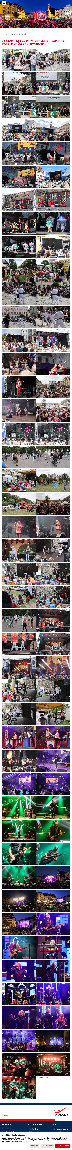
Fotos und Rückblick (20, 34)
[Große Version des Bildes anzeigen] (19, 60)
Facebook (32, 1129)
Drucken (6, 1115)
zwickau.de (5, 34)
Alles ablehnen (47, 1145)
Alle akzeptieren (63, 1145)
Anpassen (34, 1145)
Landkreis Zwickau (60, 1129)
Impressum (9, 1129)
